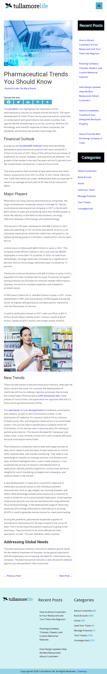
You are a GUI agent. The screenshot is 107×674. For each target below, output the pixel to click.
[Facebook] (8, 102)
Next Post (66, 575)
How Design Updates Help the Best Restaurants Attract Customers (53, 653)
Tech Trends (84, 202)
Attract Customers (87, 170)
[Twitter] (18, 102)
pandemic (13, 108)
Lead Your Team (86, 189)
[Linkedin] (28, 102)
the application (36, 410)
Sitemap (82, 671)
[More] (47, 102)
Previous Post (12, 575)
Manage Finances (87, 196)
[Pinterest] (37, 102)
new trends (14, 410)
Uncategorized (85, 208)
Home (81, 183)
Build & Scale (12, 88)
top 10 (54, 204)
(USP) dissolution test (49, 395)
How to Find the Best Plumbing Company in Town (90, 138)
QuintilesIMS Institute (30, 145)
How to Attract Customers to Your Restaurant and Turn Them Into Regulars (53, 615)
